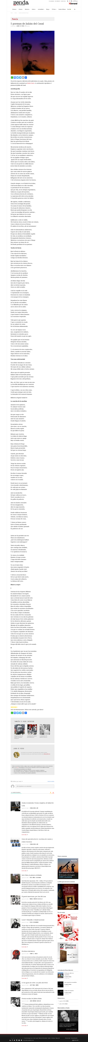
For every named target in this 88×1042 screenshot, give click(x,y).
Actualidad (40, 9)
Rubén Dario (30, 83)
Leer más (24, 834)
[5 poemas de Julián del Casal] (32, 53)
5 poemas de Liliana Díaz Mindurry (32, 736)
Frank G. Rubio (33, 953)
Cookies (49, 1038)
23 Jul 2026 (66, 994)
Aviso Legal (35, 1038)
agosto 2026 (62, 1001)
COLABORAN (51, 1)
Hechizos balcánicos (28, 951)
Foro (68, 9)
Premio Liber (67, 1038)
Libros (33, 9)
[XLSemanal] (73, 3)
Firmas (14, 9)
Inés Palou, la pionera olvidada (32, 875)
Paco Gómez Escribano (35, 877)
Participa (53, 1038)
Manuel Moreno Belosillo (36, 899)
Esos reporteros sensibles (70, 982)
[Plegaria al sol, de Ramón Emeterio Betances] (19, 729)
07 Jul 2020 (13, 26)
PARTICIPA (63, 1)
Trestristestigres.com (28, 1038)
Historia (27, 9)
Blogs (47, 9)
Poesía (20, 9)
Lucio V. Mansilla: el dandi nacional (33, 920)
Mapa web (58, 1038)
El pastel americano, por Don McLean (34, 896)
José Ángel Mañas (34, 985)
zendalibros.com (34, 808)
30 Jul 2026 (66, 986)
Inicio (12, 12)
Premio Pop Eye (74, 1038)
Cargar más (32, 1030)
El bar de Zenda (67, 976)
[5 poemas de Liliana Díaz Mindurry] (32, 729)
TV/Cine (54, 9)
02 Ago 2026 (66, 978)
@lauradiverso (47, 754)
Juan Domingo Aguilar (35, 1001)
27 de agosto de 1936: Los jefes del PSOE (35, 983)
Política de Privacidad (42, 1038)
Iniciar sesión (50, 781)
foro (17, 767)
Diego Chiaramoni (34, 922)
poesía (28, 26)
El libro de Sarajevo (69, 990)
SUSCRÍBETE (57, 1)
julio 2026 (61, 1004)
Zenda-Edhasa (62, 9)
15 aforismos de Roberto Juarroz (43, 736)
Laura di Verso (20, 26)
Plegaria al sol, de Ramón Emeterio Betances (18, 737)
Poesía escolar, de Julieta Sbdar (32, 998)
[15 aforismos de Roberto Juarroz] (45, 729)
